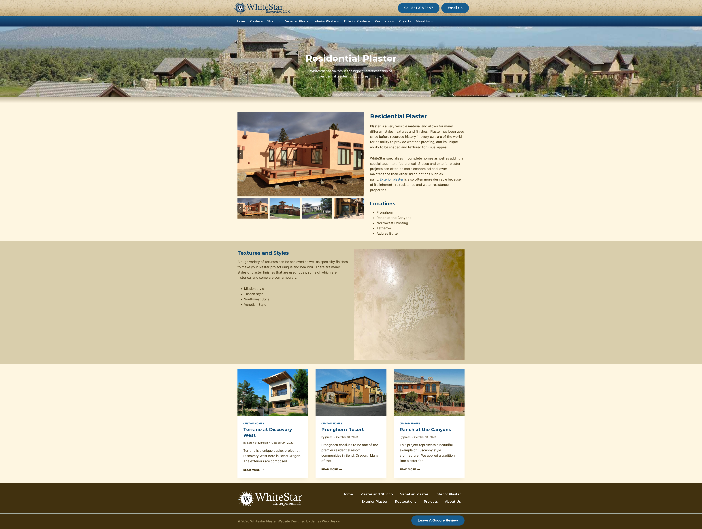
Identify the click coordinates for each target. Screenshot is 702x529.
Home (240, 21)
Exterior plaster (391, 179)
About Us (453, 502)
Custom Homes (253, 423)
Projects (405, 21)
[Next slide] (361, 154)
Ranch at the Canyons (425, 429)
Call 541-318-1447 (418, 8)
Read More (253, 469)
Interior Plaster (448, 494)
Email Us (455, 8)
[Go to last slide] (240, 154)
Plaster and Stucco (376, 494)
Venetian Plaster (297, 21)
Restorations (384, 21)
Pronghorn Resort (342, 429)
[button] (252, 208)
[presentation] (272, 392)
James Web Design (325, 521)
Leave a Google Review (438, 520)
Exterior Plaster (374, 502)
